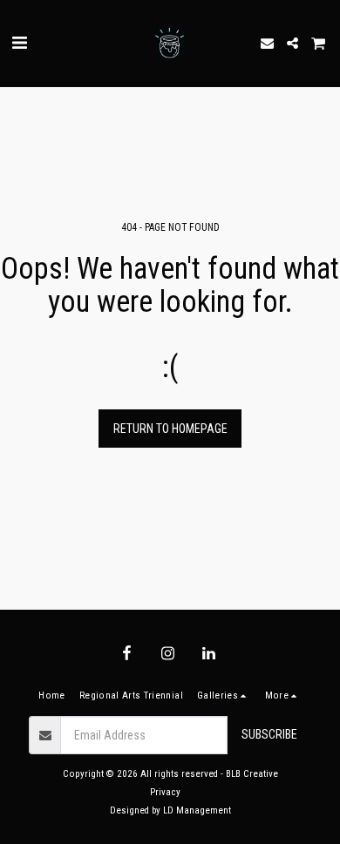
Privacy (165, 792)
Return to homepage (170, 429)
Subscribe (269, 734)
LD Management (197, 810)
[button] (19, 42)
